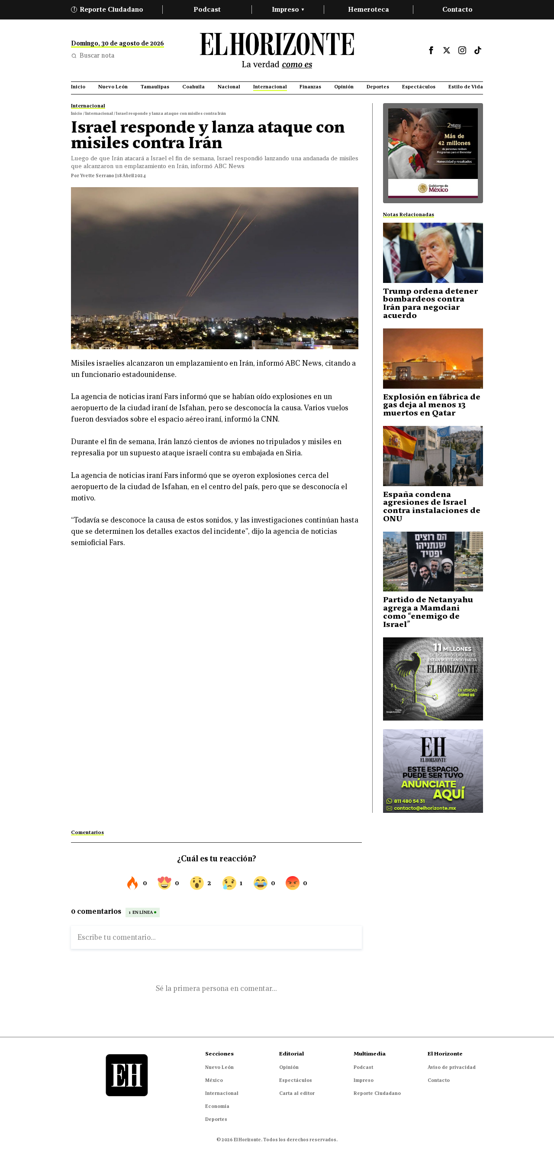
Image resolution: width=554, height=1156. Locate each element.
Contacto (457, 9)
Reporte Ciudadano (109, 9)
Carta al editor (297, 1093)
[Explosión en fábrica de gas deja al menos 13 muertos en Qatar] (433, 358)
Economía (217, 1106)
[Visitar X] (446, 50)
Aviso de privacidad (452, 1067)
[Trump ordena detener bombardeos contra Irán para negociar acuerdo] (433, 253)
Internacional (221, 1093)
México (214, 1080)
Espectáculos (295, 1080)
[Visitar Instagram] (462, 50)
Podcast (207, 9)
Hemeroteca (368, 9)
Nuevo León (219, 1067)
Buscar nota (97, 55)
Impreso (288, 9)
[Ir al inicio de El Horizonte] (277, 50)
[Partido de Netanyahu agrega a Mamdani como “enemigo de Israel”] (433, 562)
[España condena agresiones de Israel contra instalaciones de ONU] (433, 456)
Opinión (289, 1067)
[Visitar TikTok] (478, 50)
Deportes (216, 1119)
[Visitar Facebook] (431, 50)
